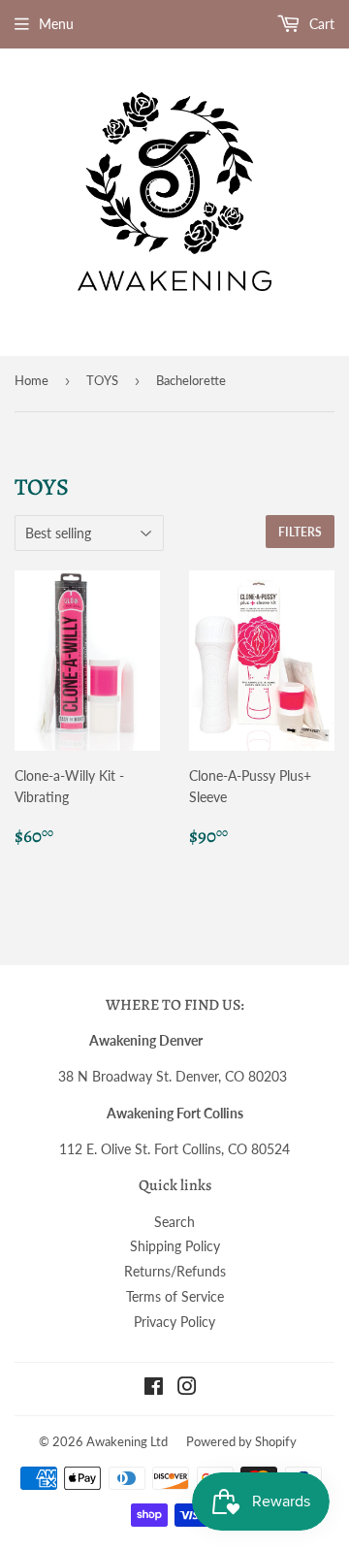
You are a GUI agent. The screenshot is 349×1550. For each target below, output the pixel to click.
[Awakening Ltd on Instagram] (187, 1388)
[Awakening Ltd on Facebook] (153, 1388)
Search (174, 1221)
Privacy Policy (174, 1321)
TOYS (102, 380)
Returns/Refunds (175, 1271)
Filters (300, 532)
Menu (56, 24)
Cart (319, 24)
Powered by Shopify (241, 1441)
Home (31, 380)
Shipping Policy (175, 1246)
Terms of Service (175, 1296)
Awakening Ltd (127, 1441)
